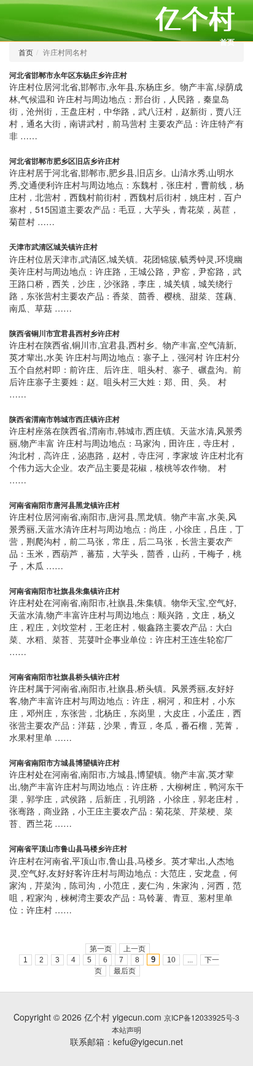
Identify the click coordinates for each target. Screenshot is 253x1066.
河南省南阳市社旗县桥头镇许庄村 (64, 676)
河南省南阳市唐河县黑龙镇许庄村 (64, 504)
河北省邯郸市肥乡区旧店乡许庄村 (64, 160)
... (190, 960)
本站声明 (126, 1029)
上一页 (134, 949)
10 (171, 960)
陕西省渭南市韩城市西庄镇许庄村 (64, 418)
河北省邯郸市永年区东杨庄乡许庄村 (68, 74)
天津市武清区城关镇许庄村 (53, 246)
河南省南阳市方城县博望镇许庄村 (64, 762)
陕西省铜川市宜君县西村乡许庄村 (64, 333)
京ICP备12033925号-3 (201, 1017)
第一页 (101, 949)
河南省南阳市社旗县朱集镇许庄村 (64, 590)
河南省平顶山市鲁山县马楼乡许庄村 (68, 848)
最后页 (125, 971)
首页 (227, 41)
